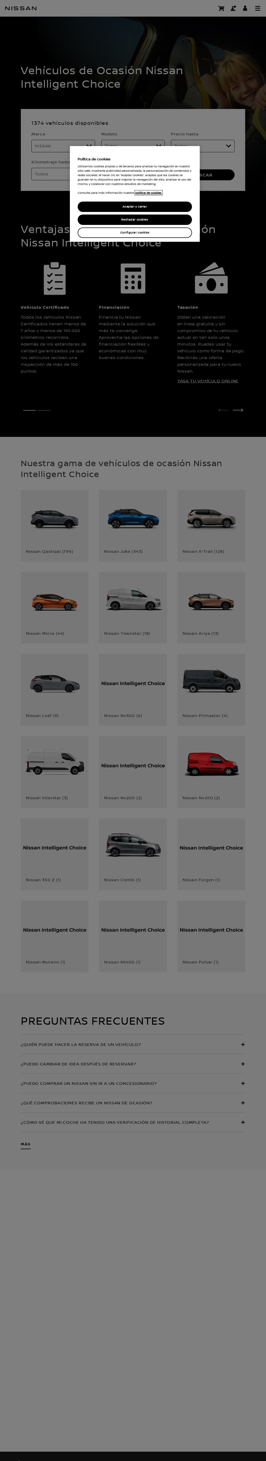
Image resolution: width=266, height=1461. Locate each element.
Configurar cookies (134, 232)
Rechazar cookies (134, 219)
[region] (135, 194)
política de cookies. (148, 193)
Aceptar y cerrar (135, 206)
